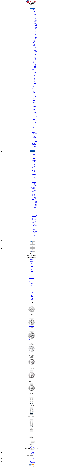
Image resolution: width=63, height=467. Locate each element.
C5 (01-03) (34, 119)
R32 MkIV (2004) (34, 215)
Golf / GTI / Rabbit (33, 159)
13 (31, 434)
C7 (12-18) (34, 59)
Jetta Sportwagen (33, 187)
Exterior (31, 271)
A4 (33, 17)
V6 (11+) (35, 234)
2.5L (35, 166)
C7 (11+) (34, 62)
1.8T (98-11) (34, 194)
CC (33, 153)
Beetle (33, 193)
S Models (33, 102)
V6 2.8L (35, 48)
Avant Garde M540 (31, 352)
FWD (36, 19)
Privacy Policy (32, 461)
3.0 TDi (35, 81)
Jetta (33, 173)
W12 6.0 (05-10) (35, 227)
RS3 (34, 89)
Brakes (31, 259)
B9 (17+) (34, 40)
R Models (33, 214)
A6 (33, 46)
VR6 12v (35, 163)
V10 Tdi (35, 233)
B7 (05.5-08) (34, 31)
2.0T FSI (35, 190)
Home (25, 253)
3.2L (35, 140)
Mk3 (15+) (34, 146)
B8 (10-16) (34, 72)
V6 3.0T (35, 60)
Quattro (36, 12)
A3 (33, 9)
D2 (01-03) (34, 127)
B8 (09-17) (34, 74)
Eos (33, 157)
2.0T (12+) (34, 197)
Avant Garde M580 (31, 378)
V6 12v (35, 21)
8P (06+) (34, 10)
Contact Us (32, 453)
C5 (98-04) (34, 47)
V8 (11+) (35, 235)
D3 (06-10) (34, 128)
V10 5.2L (34, 87)
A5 (33, 42)
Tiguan (33, 218)
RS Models (33, 88)
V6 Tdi (35, 232)
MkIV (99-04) (34, 174)
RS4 (34, 91)
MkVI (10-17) (34, 182)
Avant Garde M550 (31, 365)
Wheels (31, 289)
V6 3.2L (35, 34)
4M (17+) (34, 84)
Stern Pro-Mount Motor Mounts (31, 440)
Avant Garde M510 (31, 339)
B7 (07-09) (34, 92)
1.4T (35, 186)
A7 (33, 61)
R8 (33, 86)
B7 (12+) (34, 210)
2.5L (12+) (34, 198)
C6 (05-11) (34, 54)
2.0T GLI (35, 184)
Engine (31, 266)
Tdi (34, 13)
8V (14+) (34, 15)
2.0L (35, 176)
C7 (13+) (35, 122)
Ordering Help (32, 457)
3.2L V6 (35, 14)
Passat (33, 199)
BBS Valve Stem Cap (31, 447)
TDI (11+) (35, 236)
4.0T (35, 68)
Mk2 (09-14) (34, 144)
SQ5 (34, 130)
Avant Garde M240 (31, 326)
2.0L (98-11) (34, 195)
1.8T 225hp (35, 135)
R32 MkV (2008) (34, 216)
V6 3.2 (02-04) (35, 225)
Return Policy (32, 458)
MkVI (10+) (34, 191)
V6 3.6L (35, 82)
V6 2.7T (35, 70)
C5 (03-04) (34, 98)
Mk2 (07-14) (34, 137)
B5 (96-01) (34, 18)
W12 (35, 66)
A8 (33, 63)
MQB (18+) (35, 90)
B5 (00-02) (34, 106)
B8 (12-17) (34, 94)
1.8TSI (34, 152)
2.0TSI (35, 16)
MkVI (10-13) (34, 167)
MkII (34, 229)
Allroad (33, 69)
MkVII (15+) (34, 170)
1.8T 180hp (35, 133)
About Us (32, 452)
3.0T (35, 57)
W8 (34, 206)
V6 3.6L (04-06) (35, 226)
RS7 (34, 100)
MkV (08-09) (34, 188)
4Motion (35, 156)
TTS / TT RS (33, 143)
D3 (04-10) (34, 64)
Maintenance (31, 281)
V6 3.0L (35, 50)
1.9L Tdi (35, 162)
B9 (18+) (34, 45)
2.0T (35, 11)
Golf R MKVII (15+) (34, 217)
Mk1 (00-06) (34, 132)
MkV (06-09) (34, 165)
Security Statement (32, 462)
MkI (34, 224)
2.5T (35, 145)
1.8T (35, 26)
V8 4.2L (35, 53)
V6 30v (35, 23)
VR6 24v (35, 164)
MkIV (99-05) (34, 160)
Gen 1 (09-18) (34, 219)
